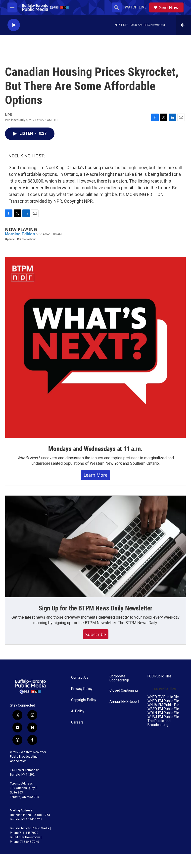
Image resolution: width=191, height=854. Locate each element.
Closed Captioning (123, 690)
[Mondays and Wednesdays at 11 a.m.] (95, 347)
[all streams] (183, 25)
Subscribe (95, 634)
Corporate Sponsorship (119, 678)
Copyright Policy (83, 700)
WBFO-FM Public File (163, 709)
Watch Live (136, 7)
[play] (14, 25)
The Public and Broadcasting (159, 723)
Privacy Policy (82, 689)
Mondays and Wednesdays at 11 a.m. (95, 449)
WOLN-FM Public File (163, 713)
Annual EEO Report (124, 702)
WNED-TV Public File (163, 697)
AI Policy (77, 711)
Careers (77, 722)
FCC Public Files (159, 676)
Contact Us (79, 677)
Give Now (168, 7)
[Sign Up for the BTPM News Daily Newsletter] (95, 546)
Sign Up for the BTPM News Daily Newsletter (95, 608)
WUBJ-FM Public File (163, 717)
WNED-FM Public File (163, 701)
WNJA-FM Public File (163, 705)
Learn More (95, 475)
